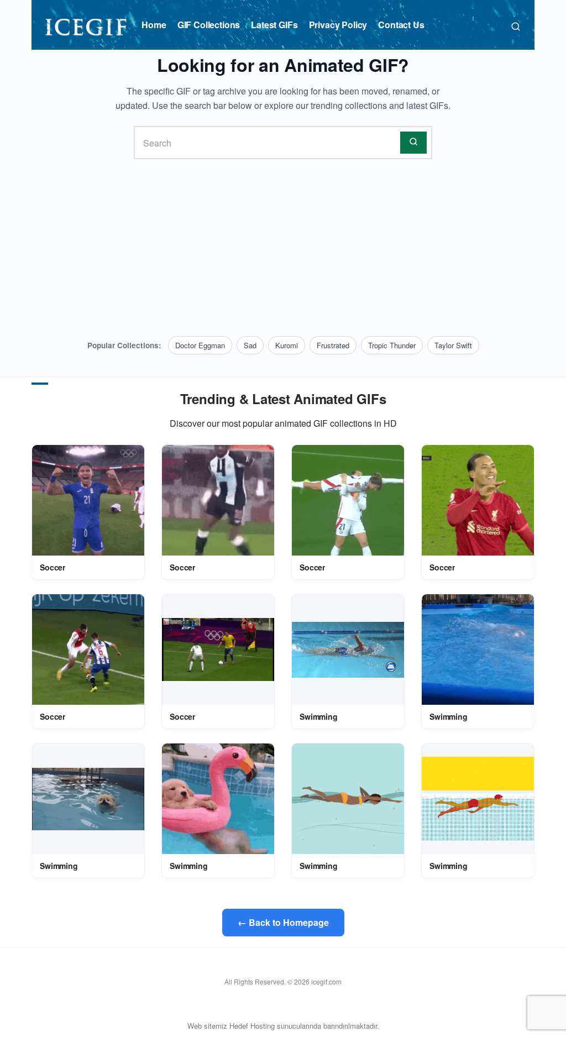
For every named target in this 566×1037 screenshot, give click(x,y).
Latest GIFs (274, 24)
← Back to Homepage (283, 922)
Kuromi (286, 345)
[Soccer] (88, 500)
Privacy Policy (338, 24)
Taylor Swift (453, 345)
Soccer (52, 567)
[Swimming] (348, 650)
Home (154, 24)
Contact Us (401, 24)
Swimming (319, 716)
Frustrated (333, 345)
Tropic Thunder (392, 345)
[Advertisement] (283, 247)
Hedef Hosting (252, 1025)
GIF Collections (208, 24)
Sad (250, 345)
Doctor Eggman (200, 345)
